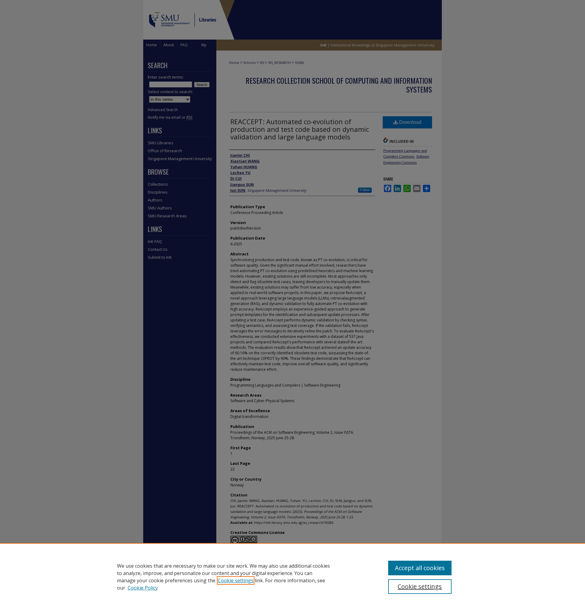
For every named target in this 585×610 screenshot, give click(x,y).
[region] (292, 576)
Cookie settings (236, 580)
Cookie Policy (143, 587)
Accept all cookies (420, 568)
